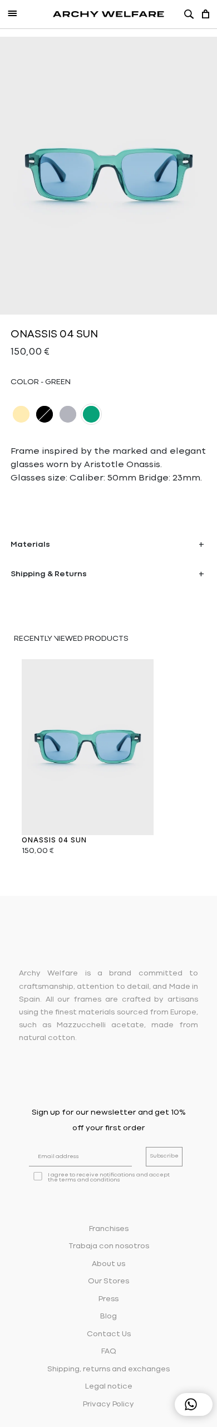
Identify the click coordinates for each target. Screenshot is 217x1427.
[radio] (21, 414)
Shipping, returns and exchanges (108, 1369)
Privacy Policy (108, 1404)
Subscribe (164, 1156)
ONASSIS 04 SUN (54, 840)
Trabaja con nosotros (108, 1246)
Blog (108, 1316)
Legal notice (108, 1387)
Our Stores (108, 1281)
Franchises (109, 1229)
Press (108, 1299)
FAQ (108, 1351)
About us (108, 1264)
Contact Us (109, 1334)
